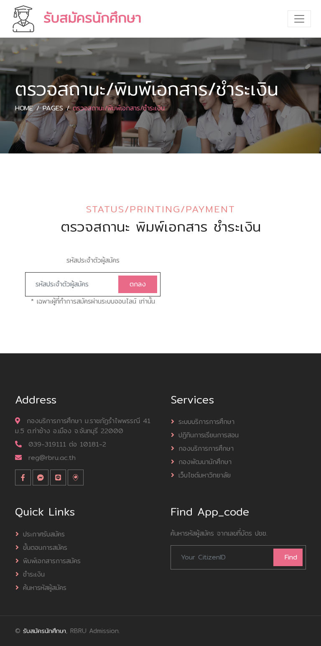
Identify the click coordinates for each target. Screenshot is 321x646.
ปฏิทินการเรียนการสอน (208, 435)
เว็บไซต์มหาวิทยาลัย (204, 475)
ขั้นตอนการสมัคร (45, 547)
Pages (53, 108)
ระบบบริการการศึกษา (206, 421)
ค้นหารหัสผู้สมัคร (44, 587)
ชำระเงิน (34, 574)
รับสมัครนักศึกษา (44, 631)
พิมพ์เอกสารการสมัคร (52, 561)
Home (24, 108)
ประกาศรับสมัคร (44, 534)
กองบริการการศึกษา (206, 448)
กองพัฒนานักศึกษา (205, 462)
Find (291, 557)
